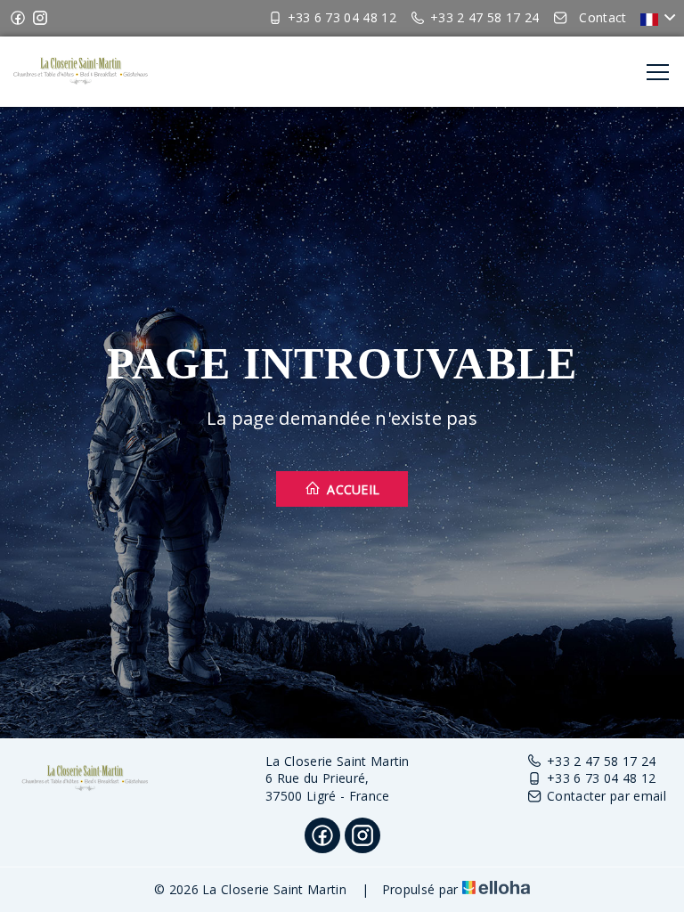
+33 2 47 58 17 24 (601, 761)
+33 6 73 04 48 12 (601, 778)
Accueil (351, 489)
